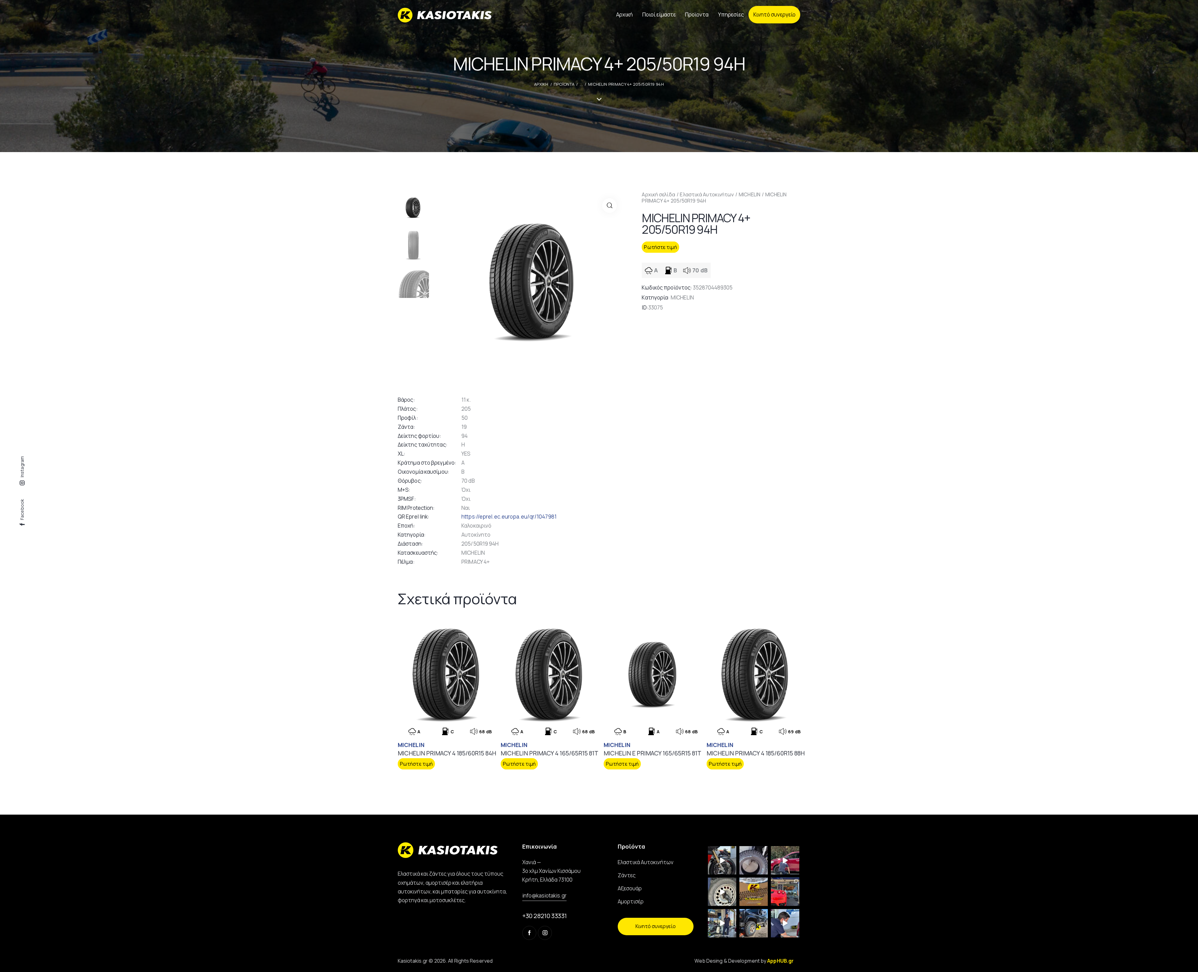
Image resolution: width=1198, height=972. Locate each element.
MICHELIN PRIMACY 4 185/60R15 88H (756, 753)
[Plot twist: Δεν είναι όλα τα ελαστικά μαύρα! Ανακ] (722, 923)
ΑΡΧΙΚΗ (541, 84)
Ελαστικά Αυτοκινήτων (707, 194)
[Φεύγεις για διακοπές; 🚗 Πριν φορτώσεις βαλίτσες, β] (785, 923)
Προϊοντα (564, 84)
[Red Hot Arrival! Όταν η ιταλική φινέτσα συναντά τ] (785, 892)
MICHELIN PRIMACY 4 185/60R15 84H (447, 753)
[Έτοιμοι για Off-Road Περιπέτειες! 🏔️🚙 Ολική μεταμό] (753, 923)
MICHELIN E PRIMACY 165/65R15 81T (652, 753)
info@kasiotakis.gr (544, 895)
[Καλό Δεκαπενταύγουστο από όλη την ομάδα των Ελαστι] (753, 892)
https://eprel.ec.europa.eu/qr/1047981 (509, 516)
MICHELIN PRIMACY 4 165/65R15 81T (549, 753)
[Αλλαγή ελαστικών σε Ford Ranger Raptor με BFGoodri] (753, 860)
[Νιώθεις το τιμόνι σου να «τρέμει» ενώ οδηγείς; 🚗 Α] (722, 892)
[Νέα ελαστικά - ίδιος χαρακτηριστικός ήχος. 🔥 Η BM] (722, 860)
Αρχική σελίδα (658, 194)
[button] (609, 205)
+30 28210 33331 (544, 916)
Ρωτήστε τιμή (660, 247)
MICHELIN (749, 194)
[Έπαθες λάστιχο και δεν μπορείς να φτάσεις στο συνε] (785, 860)
